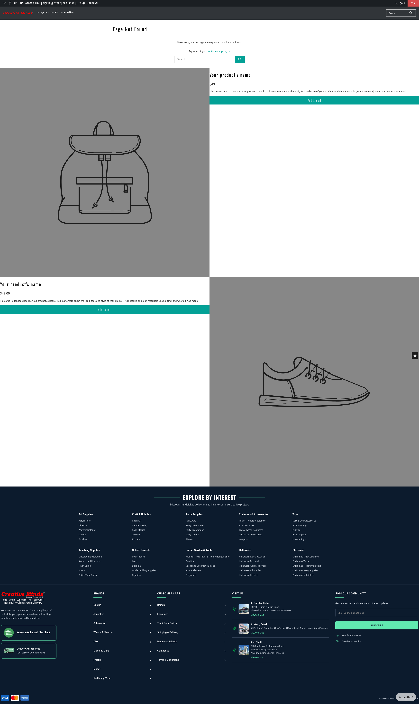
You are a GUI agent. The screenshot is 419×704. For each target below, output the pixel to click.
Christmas (298, 550)
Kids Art (136, 539)
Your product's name (230, 74)
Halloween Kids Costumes (252, 556)
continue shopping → (218, 51)
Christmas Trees (300, 561)
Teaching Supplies (89, 550)
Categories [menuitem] (43, 12)
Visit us (238, 593)
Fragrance (191, 575)
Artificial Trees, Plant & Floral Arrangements (207, 556)
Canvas (82, 534)
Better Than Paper (88, 575)
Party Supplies (194, 514)
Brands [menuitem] (54, 12)
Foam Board (138, 556)
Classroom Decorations (90, 556)
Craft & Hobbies (141, 514)
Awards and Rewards (89, 561)
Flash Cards (85, 566)
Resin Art (136, 520)
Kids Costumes (246, 525)
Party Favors (192, 534)
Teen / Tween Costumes (251, 530)
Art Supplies (86, 514)
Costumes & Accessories (253, 514)
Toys (295, 514)
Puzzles (296, 530)
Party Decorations (195, 530)
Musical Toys (299, 539)
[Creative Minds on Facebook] (10, 3)
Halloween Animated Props (252, 566)
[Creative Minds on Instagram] (15, 3)
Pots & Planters (193, 570)
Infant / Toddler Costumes (252, 520)
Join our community (350, 593)
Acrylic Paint (85, 520)
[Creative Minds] (18, 13)
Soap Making (138, 530)
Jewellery (137, 534)
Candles (190, 561)
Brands (98, 593)
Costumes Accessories (250, 534)
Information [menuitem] (67, 12)
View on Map (257, 615)
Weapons (243, 539)
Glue (134, 561)
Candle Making (139, 525)
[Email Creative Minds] (4, 3)
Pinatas (189, 539)
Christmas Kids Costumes (305, 556)
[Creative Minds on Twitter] (21, 3)
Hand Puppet (299, 534)
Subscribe (377, 625)
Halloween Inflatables (250, 570)
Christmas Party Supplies (305, 570)
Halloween (245, 550)
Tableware (191, 520)
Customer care (168, 593)
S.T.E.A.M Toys (300, 525)
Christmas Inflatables (303, 575)
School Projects (141, 550)
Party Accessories (195, 525)
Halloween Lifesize (248, 575)
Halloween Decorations (250, 561)
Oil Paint (83, 525)
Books (82, 570)
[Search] (411, 13)
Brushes (83, 539)
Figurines (136, 575)
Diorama (136, 566)
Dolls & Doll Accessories (304, 520)
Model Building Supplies (144, 570)
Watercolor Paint (87, 530)
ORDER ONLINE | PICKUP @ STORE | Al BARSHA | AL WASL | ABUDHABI (61, 3)
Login (402, 3)
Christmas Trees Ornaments (306, 566)
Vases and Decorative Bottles (200, 566)
